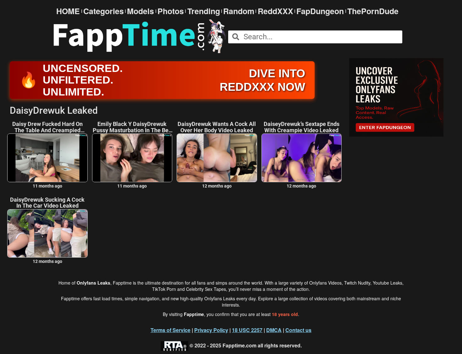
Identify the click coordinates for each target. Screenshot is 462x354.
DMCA (274, 330)
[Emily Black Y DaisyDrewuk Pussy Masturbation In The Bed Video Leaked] (132, 157)
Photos (170, 11)
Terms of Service (170, 330)
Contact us (298, 330)
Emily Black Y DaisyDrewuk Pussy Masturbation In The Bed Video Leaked (132, 127)
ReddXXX (275, 11)
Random (238, 11)
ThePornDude (373, 11)
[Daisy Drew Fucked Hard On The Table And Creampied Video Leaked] (47, 157)
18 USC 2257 (247, 330)
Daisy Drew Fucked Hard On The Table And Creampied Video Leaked (47, 127)
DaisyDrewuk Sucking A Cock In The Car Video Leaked (47, 203)
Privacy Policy (211, 330)
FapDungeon (320, 11)
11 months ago (47, 185)
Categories (103, 11)
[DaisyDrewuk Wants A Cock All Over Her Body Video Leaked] (217, 157)
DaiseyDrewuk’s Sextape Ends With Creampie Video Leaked (301, 127)
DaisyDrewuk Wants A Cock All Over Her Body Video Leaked (217, 127)
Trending (203, 11)
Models (140, 11)
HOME (68, 11)
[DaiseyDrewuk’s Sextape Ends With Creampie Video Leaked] (301, 157)
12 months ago (217, 185)
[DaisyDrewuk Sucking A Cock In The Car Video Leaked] (47, 233)
